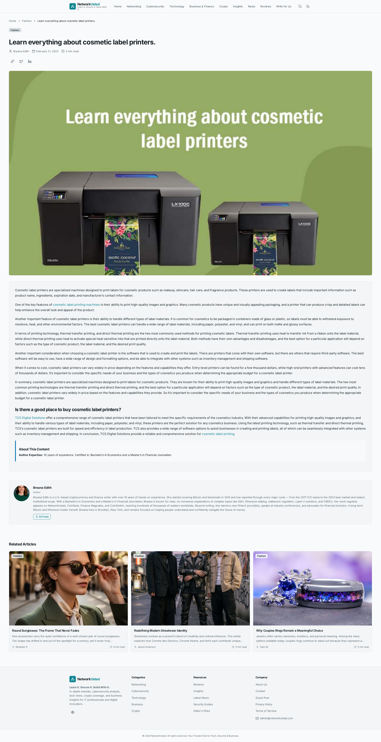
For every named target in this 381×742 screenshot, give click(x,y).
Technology (176, 6)
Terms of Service (266, 710)
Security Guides (203, 704)
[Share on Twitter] (21, 61)
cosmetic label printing (218, 434)
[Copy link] (12, 61)
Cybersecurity (155, 6)
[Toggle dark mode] (308, 6)
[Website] (72, 712)
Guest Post (262, 697)
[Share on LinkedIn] (29, 61)
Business (137, 704)
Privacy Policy (264, 704)
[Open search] (300, 6)
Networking (134, 6)
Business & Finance (202, 6)
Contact (260, 691)
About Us (261, 684)
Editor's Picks (201, 710)
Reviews (265, 6)
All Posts (44, 516)
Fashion (27, 20)
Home (118, 6)
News (251, 6)
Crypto (223, 6)
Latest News (201, 697)
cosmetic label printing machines (76, 304)
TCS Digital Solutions (30, 418)
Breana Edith (42, 488)
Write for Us (283, 6)
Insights (238, 6)
